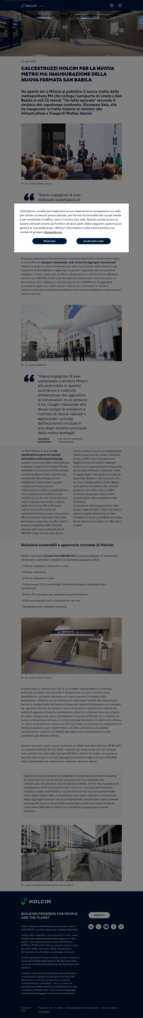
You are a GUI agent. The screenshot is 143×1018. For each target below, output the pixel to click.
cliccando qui (53, 232)
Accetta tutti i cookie (94, 241)
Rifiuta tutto (50, 241)
